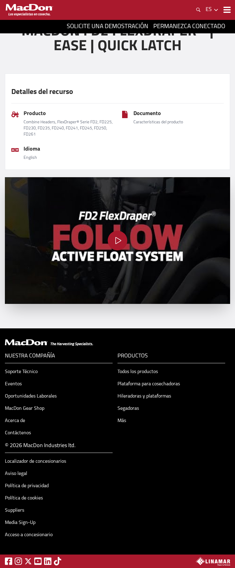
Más (122, 420)
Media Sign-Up (20, 522)
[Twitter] (28, 561)
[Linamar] (213, 561)
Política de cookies (24, 498)
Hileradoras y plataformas (144, 396)
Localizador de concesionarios (35, 461)
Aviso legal (16, 473)
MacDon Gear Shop (24, 408)
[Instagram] (18, 561)
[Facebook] (8, 561)
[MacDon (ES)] (29, 10)
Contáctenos (18, 433)
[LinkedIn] (47, 561)
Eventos (13, 384)
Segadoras (128, 408)
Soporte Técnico (21, 371)
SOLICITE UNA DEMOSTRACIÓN (107, 27)
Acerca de (15, 420)
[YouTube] (38, 561)
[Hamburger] (226, 9)
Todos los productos (138, 371)
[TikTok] (57, 561)
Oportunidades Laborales (31, 396)
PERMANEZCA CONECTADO (189, 27)
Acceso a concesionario (29, 534)
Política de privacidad (27, 486)
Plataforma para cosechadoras (149, 384)
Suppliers (14, 510)
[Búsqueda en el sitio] (198, 9)
